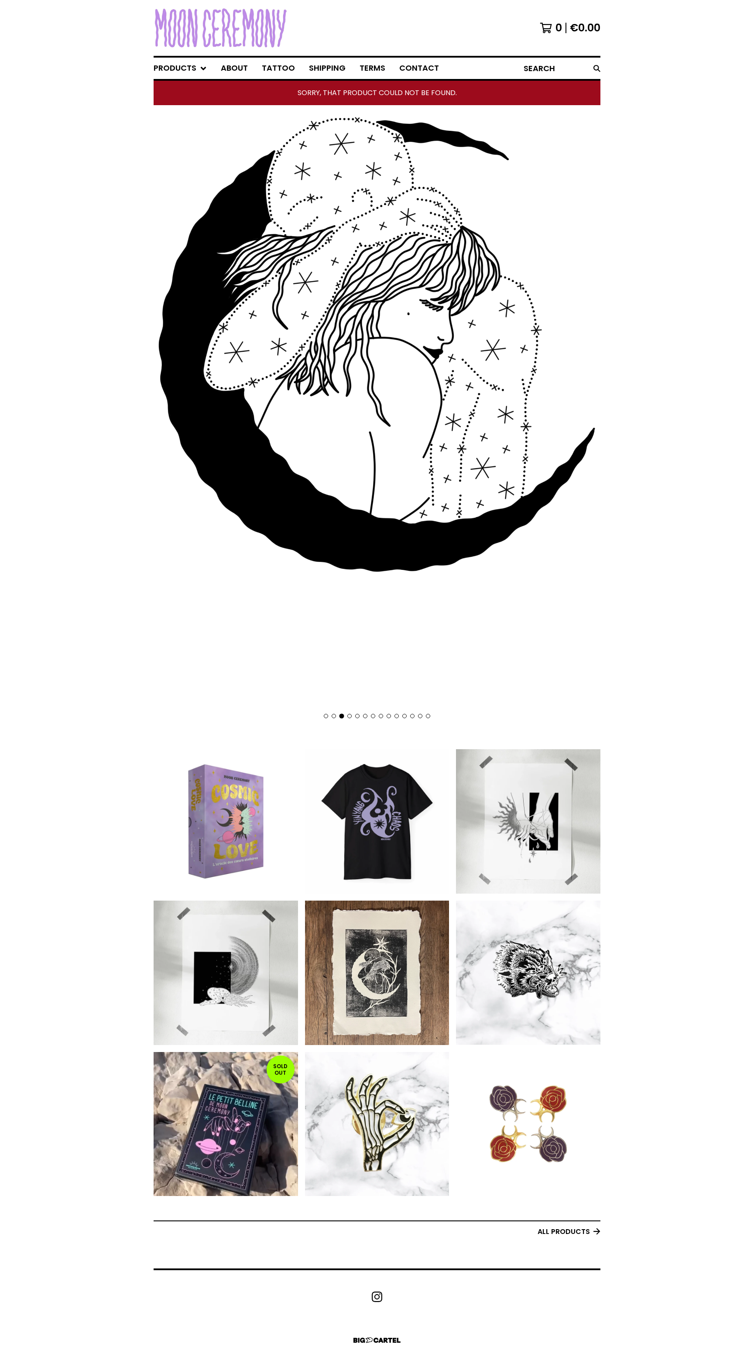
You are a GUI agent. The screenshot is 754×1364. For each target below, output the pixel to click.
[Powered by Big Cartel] (377, 1340)
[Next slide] (588, 410)
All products (564, 1232)
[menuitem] (180, 68)
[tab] (326, 716)
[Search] (597, 68)
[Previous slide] (166, 410)
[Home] (221, 28)
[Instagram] (377, 1297)
